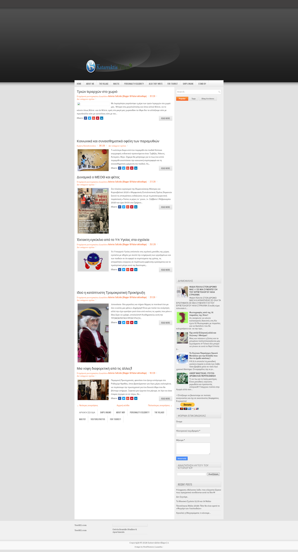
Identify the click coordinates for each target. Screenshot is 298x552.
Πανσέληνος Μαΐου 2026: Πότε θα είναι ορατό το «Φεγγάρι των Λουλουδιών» (198, 507)
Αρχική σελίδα (123, 405)
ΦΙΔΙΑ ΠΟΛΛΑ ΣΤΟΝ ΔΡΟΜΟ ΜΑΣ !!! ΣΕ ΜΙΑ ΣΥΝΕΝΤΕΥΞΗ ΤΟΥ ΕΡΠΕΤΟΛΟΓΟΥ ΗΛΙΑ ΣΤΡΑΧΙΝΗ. (203, 291)
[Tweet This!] (89, 118)
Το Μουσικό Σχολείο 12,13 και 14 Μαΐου (193, 501)
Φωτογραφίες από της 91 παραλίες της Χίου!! (201, 313)
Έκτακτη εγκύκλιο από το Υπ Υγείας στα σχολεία (113, 239)
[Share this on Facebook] (85, 118)
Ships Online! (105, 412)
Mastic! (82, 419)
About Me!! (120, 412)
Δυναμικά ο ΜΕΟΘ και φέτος (98, 177)
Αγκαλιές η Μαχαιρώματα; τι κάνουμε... (193, 513)
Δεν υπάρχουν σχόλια (85, 98)
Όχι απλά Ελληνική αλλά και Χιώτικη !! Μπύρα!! (202, 334)
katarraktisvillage (157, 543)
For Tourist (172, 83)
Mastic (116, 83)
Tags (194, 99)
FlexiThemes (148, 547)
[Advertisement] (93, 21)
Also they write (156, 83)
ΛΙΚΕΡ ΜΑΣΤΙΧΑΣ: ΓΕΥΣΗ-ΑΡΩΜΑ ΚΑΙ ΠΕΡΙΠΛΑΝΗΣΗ (202, 374)
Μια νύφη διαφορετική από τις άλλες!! (104, 368)
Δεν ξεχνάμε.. (182, 497)
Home (79, 83)
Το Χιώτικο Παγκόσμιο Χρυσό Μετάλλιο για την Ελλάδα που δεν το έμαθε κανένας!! (203, 356)
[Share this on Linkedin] (101, 118)
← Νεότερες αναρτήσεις (87, 405)
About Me (90, 83)
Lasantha (158, 547)
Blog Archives (208, 99)
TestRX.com (80, 525)
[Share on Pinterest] (97, 118)
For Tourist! (115, 419)
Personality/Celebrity (134, 83)
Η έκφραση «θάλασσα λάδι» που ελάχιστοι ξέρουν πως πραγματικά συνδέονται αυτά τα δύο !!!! (198, 491)
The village (103, 83)
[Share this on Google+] (93, 118)
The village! (159, 412)
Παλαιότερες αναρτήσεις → (160, 405)
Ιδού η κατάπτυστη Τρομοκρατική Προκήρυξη (111, 292)
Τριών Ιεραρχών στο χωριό (97, 91)
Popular (182, 99)
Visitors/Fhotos (98, 419)
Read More (165, 118)
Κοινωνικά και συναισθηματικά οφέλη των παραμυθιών (118, 141)
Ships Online (188, 83)
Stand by (202, 83)
